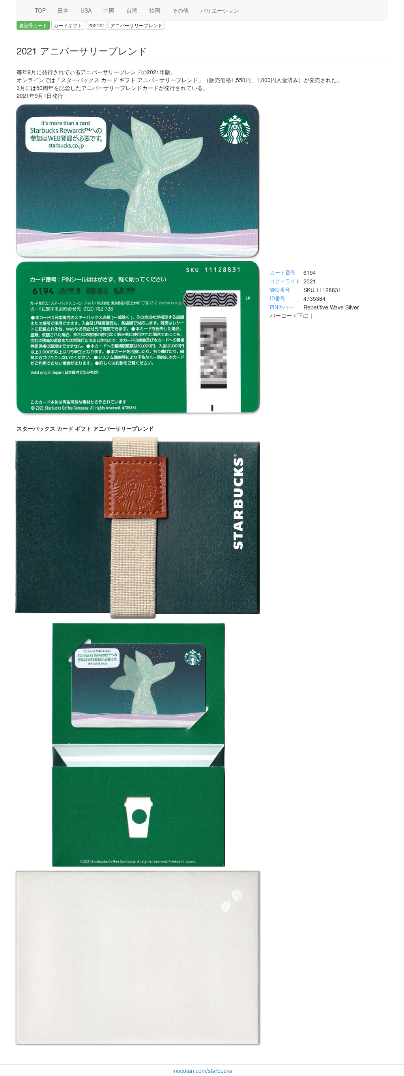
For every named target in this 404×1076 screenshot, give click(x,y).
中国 (108, 10)
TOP (40, 10)
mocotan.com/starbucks (202, 1070)
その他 (180, 10)
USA (86, 10)
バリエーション (219, 10)
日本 (63, 10)
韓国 (154, 10)
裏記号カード (33, 25)
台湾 (131, 10)
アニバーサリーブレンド (136, 25)
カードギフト (68, 25)
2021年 (96, 25)
